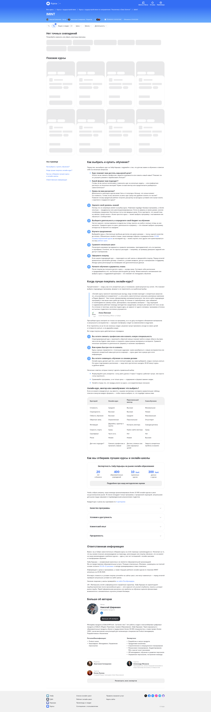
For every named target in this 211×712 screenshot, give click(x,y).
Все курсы (50, 9)
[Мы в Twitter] (145, 695)
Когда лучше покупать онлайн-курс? (59, 170)
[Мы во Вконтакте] (152, 695)
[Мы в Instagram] (156, 695)
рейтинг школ (102, 241)
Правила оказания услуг (115, 696)
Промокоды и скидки (83, 703)
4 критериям (120, 502)
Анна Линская (105, 313)
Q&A (51, 699)
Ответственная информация (56, 180)
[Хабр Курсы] (51, 3)
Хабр (52, 696)
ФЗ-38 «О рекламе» (107, 566)
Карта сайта (110, 699)
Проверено (114, 19)
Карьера (53, 703)
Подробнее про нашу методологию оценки (126, 483)
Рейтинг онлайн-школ (84, 699)
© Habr (162, 706)
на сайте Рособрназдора (125, 581)
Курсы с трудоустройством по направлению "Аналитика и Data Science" (105, 9)
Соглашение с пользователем (87, 706)
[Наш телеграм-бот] (163, 695)
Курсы (52, 706)
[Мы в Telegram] (159, 695)
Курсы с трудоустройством (66, 9)
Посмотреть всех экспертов (126, 681)
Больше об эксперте (110, 619)
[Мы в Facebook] (149, 695)
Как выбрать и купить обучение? (58, 167)
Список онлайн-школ (83, 696)
